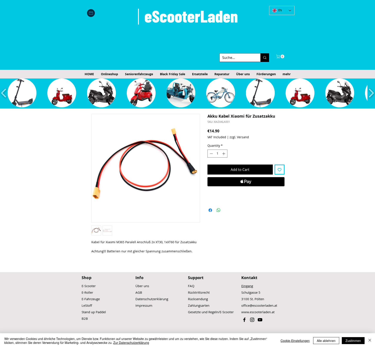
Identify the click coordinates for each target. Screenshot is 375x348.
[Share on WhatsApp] (218, 210)
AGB (138, 292)
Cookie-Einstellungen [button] (295, 340)
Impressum (143, 305)
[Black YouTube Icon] (260, 320)
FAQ (191, 286)
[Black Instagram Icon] (252, 320)
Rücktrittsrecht (199, 292)
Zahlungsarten (198, 305)
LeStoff (87, 305)
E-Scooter (89, 286)
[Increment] (224, 153)
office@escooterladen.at (259, 305)
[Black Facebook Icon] (244, 320)
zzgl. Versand (239, 137)
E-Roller (87, 292)
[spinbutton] (217, 153)
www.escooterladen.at (258, 312)
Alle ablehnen (326, 340)
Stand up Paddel (94, 312)
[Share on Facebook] (210, 210)
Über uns (142, 286)
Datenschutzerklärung (151, 299)
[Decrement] (211, 153)
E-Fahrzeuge (91, 299)
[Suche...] (264, 57)
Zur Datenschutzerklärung (131, 342)
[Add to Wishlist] (280, 170)
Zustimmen (353, 340)
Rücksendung (198, 299)
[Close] (369, 341)
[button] (280, 56)
